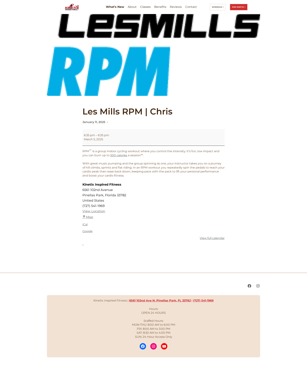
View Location (93, 211)
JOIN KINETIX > (239, 7)
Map (89, 217)
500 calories (118, 155)
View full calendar (212, 238)
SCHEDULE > (218, 7)
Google (87, 231)
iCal (85, 224)
